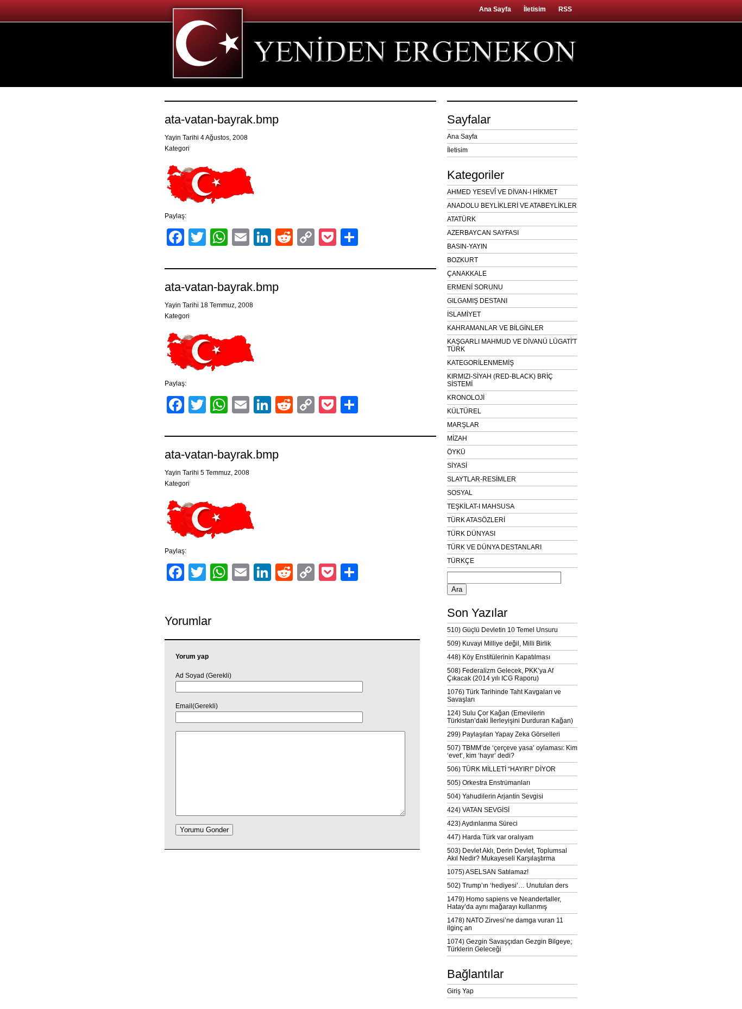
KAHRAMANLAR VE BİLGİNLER (495, 328)
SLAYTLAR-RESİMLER (481, 479)
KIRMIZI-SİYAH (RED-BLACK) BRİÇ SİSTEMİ (500, 380)
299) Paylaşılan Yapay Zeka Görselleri (503, 734)
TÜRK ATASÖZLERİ (476, 520)
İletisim (535, 9)
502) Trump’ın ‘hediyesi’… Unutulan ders (507, 885)
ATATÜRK (461, 219)
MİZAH (457, 438)
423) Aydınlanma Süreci (482, 823)
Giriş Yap (460, 991)
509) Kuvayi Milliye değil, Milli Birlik (499, 643)
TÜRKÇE (460, 561)
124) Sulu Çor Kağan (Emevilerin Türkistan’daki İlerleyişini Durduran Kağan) (510, 717)
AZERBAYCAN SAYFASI (483, 233)
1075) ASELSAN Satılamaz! (488, 872)
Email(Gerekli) (196, 706)
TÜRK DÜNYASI (471, 533)
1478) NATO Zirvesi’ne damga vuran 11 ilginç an (505, 924)
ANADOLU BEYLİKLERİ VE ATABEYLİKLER (512, 205)
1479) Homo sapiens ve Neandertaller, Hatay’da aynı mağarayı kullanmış (504, 903)
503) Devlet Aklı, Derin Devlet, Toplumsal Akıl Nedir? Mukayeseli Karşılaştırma (507, 854)
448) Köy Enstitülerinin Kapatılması (498, 657)
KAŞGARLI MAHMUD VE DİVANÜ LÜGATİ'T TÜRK (512, 345)
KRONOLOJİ (466, 397)
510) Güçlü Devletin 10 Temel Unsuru (502, 630)
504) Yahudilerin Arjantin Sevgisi (495, 796)
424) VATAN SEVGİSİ (478, 810)
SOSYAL (460, 493)
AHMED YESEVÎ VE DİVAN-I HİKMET (502, 192)
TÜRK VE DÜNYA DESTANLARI (494, 547)
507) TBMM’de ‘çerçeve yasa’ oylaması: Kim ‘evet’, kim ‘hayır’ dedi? (512, 751)
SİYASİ (457, 465)
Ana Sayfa (495, 9)
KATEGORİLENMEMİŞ (480, 363)
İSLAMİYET (464, 314)
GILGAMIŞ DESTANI (477, 301)
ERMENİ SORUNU (475, 287)
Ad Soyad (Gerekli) (203, 675)
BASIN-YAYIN (467, 246)
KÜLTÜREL (464, 411)
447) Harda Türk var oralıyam (490, 837)
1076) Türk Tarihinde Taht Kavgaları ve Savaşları (504, 695)
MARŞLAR (463, 425)
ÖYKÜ (456, 452)
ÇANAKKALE (467, 273)
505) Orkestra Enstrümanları (488, 783)
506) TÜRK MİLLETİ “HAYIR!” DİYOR (501, 769)
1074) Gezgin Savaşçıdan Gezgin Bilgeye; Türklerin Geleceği (509, 945)
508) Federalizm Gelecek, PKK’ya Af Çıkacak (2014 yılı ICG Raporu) (500, 674)
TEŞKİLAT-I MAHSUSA (480, 506)
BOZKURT (462, 260)
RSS (565, 9)
